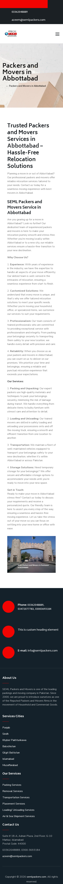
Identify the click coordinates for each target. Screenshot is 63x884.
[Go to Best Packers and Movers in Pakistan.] (3, 86)
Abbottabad (23, 146)
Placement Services (13, 803)
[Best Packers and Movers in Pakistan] (11, 33)
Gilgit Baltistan (11, 752)
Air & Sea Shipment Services (18, 816)
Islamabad (8, 759)
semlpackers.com (36, 877)
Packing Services (11, 785)
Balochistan (9, 746)
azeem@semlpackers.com (28, 20)
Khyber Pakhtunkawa (14, 740)
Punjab (6, 727)
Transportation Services (16, 797)
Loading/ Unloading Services (18, 810)
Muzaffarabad (10, 765)
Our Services (15, 381)
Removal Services (12, 791)
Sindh (5, 734)
